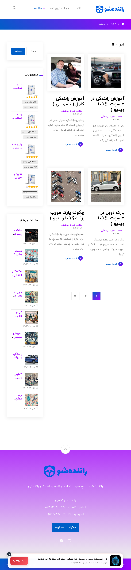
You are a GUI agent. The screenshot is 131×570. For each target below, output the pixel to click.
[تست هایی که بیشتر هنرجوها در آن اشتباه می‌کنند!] (31, 255)
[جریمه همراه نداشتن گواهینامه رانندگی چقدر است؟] (31, 297)
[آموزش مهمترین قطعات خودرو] (31, 338)
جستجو (18, 51)
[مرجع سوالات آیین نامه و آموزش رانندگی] (110, 9)
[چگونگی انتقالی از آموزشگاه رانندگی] (31, 276)
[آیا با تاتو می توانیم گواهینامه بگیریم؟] (31, 317)
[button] (14, 8)
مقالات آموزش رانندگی (111, 117)
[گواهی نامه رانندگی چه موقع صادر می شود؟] (31, 379)
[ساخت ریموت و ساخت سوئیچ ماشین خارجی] (31, 235)
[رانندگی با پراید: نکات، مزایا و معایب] (31, 358)
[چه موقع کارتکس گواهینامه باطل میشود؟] (31, 400)
